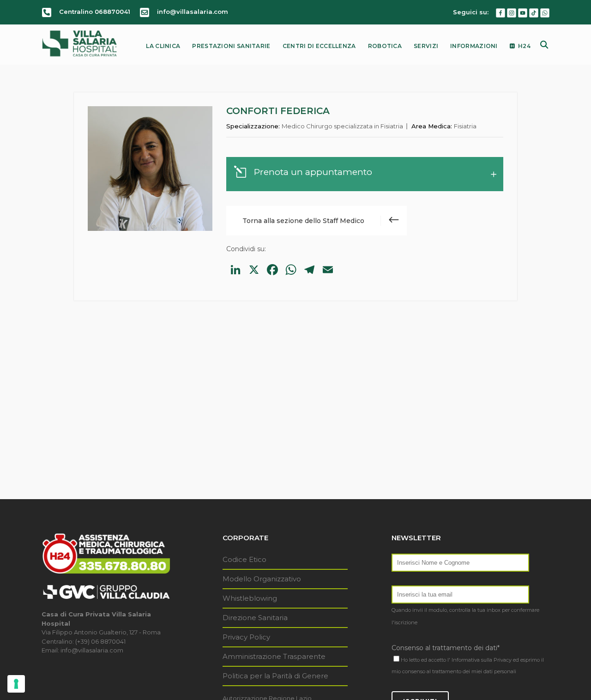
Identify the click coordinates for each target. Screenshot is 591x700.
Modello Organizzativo (262, 578)
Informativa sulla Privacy (482, 660)
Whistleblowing (250, 598)
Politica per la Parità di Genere (275, 675)
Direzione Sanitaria (255, 617)
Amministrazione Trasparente (274, 656)
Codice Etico (244, 559)
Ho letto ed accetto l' (425, 660)
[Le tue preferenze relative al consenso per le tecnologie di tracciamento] (16, 684)
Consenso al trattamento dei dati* (446, 648)
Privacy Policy (246, 637)
